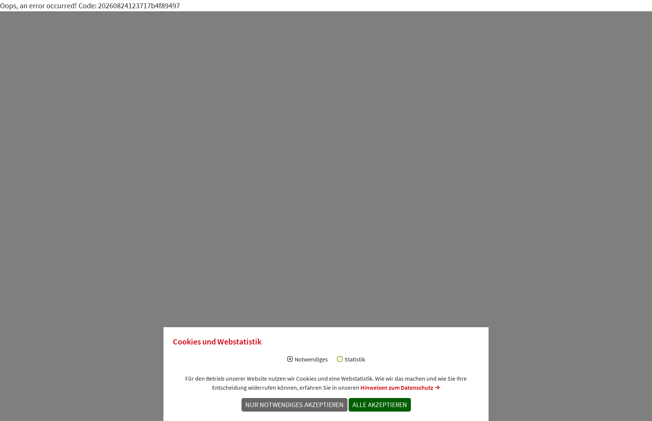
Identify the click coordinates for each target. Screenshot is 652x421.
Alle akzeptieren (379, 405)
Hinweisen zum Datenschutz (396, 387)
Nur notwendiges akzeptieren (294, 405)
